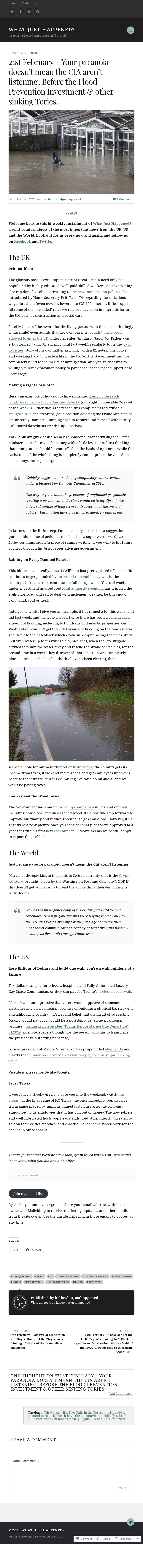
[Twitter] (12, 11)
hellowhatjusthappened (64, 199)
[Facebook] (20, 11)
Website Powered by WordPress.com (36, 1536)
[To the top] (130, 1522)
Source (71, 212)
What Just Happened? (42, 29)
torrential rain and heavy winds (85, 576)
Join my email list (28, 1193)
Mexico (78, 1282)
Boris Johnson (21, 1276)
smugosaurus (20, 413)
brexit (39, 1276)
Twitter (118, 1154)
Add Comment (119, 1393)
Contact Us (29, 3)
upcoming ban (82, 807)
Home (12, 3)
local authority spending (83, 588)
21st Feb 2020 (26, 199)
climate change (68, 1276)
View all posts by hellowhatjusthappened (60, 1302)
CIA (50, 1276)
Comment (121, 1487)
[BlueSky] (29, 11)
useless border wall (114, 991)
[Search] (37, 11)
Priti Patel (94, 1282)
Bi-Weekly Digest (24, 53)
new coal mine (58, 831)
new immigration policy (98, 291)
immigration (33, 1282)
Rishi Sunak (83, 767)
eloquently (114, 1049)
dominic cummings (95, 1276)
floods (16, 1282)
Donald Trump (121, 1276)
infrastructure (58, 1282)
